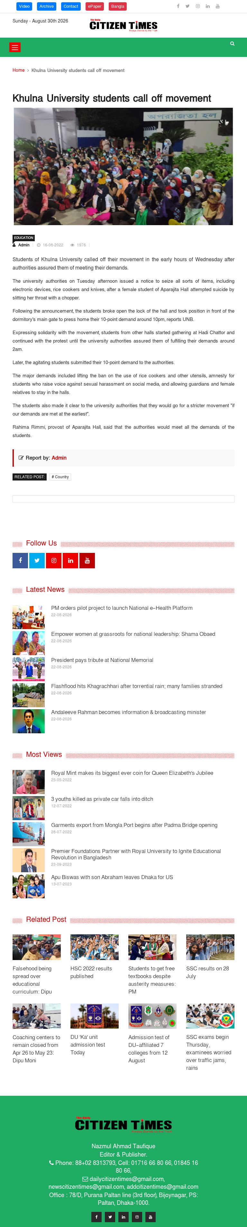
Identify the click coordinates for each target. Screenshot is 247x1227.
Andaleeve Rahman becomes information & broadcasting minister (128, 712)
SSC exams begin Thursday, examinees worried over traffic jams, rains (208, 1052)
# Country (60, 477)
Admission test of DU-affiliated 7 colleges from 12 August (148, 1049)
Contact (71, 6)
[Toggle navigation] (15, 47)
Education (23, 238)
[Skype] (137, 1217)
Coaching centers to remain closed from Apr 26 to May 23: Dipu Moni (36, 1049)
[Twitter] (188, 6)
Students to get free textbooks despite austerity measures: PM (152, 980)
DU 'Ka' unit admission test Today (87, 1044)
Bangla (117, 6)
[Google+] (198, 6)
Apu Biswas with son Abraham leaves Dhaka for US (112, 877)
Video (24, 6)
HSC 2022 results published (91, 972)
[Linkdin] (208, 6)
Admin (23, 245)
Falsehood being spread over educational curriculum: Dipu (32, 980)
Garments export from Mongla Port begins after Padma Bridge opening (134, 825)
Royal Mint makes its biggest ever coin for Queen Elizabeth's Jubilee (132, 773)
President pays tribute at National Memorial (102, 660)
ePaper (94, 6)
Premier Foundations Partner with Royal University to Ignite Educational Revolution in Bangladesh (136, 854)
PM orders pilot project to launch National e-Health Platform (122, 608)
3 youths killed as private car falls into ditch (102, 799)
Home (19, 70)
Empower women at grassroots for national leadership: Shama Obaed (133, 634)
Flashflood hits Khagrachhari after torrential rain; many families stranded (136, 686)
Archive (47, 6)
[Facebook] (179, 6)
